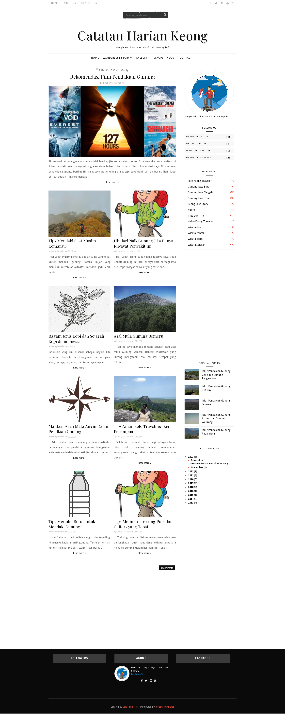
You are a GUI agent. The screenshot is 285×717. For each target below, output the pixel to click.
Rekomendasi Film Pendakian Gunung (112, 76)
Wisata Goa (194, 227)
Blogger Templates (164, 706)
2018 (191, 487)
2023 (191, 456)
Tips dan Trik (196, 215)
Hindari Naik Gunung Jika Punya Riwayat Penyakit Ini (143, 243)
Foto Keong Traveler (200, 180)
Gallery (141, 57)
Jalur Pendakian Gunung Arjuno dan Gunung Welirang (216, 418)
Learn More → (138, 674)
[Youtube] (155, 680)
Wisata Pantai (196, 233)
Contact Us (89, 3)
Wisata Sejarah (196, 244)
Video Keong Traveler (200, 221)
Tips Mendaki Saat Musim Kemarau (72, 243)
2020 (191, 479)
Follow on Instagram (198, 157)
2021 (191, 475)
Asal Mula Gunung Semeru (138, 336)
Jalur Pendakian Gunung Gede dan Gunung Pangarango (216, 374)
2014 (191, 499)
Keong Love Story (198, 204)
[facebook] (210, 3)
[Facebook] (141, 680)
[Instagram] (151, 680)
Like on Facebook (196, 144)
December (197, 460)
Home (54, 3)
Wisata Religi (195, 238)
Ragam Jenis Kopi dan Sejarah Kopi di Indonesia (76, 338)
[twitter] (215, 3)
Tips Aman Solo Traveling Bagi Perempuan (142, 428)
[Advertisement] (209, 303)
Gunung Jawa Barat (199, 186)
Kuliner (192, 209)
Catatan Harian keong (113, 69)
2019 (191, 483)
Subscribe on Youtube (199, 151)
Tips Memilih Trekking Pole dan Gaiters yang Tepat (143, 524)
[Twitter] (146, 680)
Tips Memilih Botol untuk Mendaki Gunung (71, 524)
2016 (191, 491)
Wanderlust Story (116, 57)
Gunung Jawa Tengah (200, 192)
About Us (70, 3)
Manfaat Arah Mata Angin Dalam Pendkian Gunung (79, 428)
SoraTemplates (130, 706)
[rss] (233, 3)
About (171, 57)
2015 (191, 495)
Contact (186, 57)
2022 (191, 471)
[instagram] (221, 3)
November (197, 467)
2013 (191, 502)
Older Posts (167, 568)
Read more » (112, 182)
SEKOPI (158, 57)
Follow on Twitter (197, 137)
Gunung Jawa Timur (200, 198)
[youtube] (227, 3)
